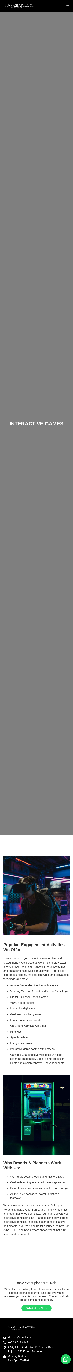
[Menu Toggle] (68, 6)
